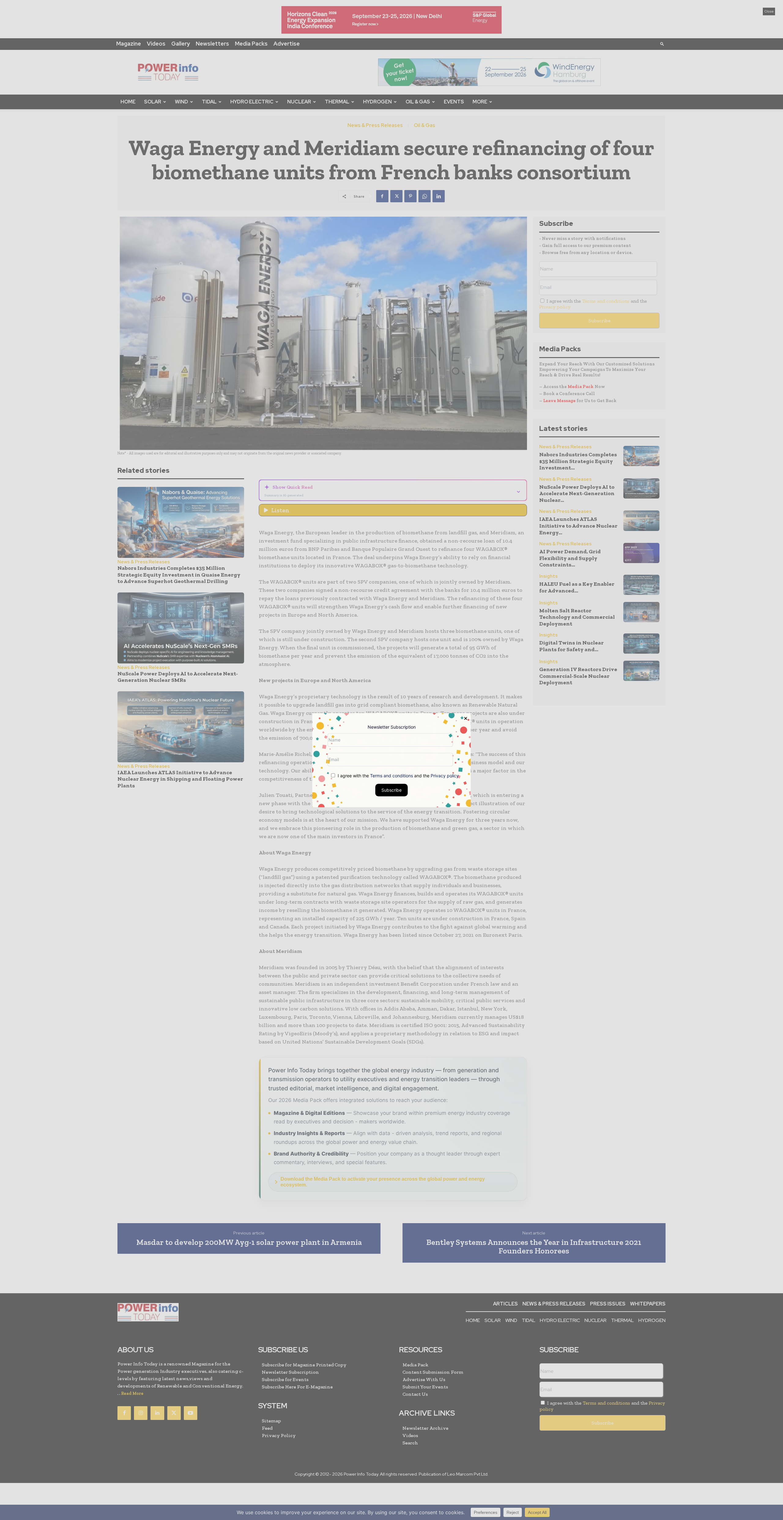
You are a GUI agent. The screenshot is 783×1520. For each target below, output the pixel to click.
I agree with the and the (397, 775)
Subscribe (391, 789)
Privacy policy (445, 775)
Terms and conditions (391, 775)
